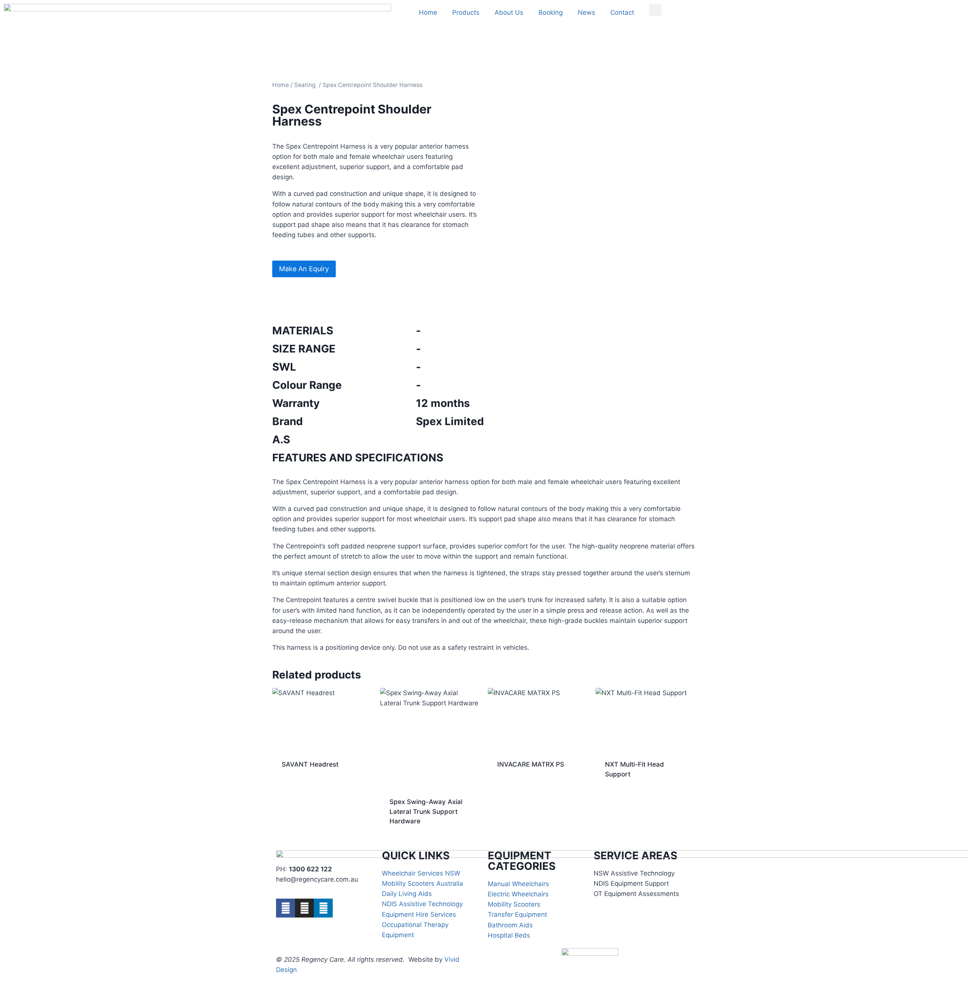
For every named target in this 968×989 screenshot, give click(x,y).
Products (465, 12)
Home (428, 12)
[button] (655, 10)
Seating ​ (305, 84)
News (586, 12)
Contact (622, 12)
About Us (509, 12)
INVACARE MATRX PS (530, 764)
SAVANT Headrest (310, 764)
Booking (550, 12)
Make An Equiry (304, 269)
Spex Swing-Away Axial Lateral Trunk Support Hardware (425, 811)
